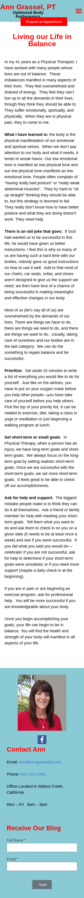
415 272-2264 (33, 774)
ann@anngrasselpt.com (40, 762)
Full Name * (16, 840)
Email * (12, 859)
